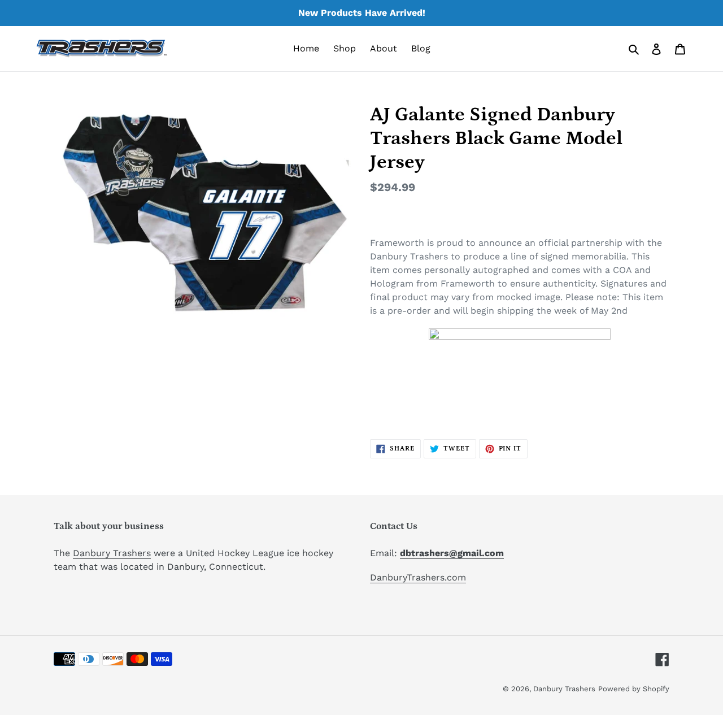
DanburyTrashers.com (418, 577)
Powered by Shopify (633, 688)
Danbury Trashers (112, 553)
